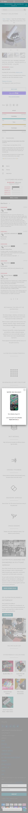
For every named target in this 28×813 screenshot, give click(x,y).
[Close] (24, 390)
